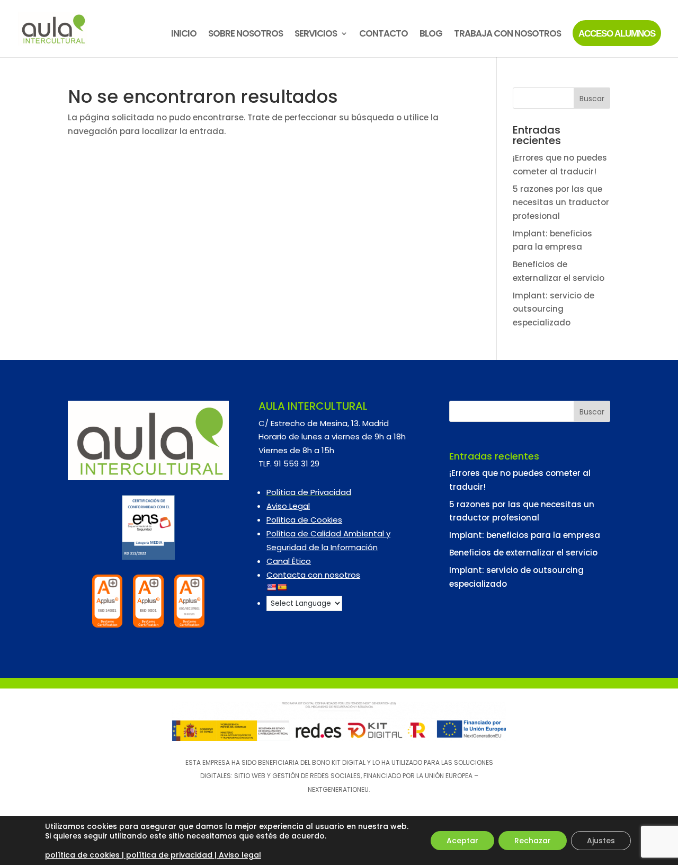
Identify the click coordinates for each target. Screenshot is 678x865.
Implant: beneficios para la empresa (524, 535)
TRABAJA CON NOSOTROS (507, 35)
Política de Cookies (304, 519)
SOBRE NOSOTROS (245, 35)
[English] (271, 587)
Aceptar (462, 840)
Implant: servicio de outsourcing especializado (553, 309)
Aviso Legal (288, 505)
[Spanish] (282, 587)
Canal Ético (288, 561)
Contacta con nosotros (313, 574)
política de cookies (83, 855)
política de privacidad (169, 855)
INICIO (184, 35)
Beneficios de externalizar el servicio (523, 552)
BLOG (431, 35)
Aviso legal (239, 855)
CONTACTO (383, 35)
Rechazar (532, 840)
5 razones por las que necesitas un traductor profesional (561, 202)
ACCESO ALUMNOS (616, 34)
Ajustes (601, 840)
